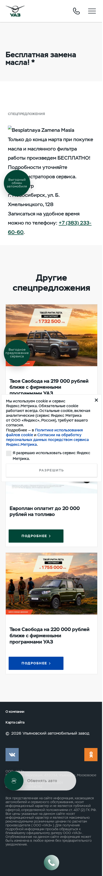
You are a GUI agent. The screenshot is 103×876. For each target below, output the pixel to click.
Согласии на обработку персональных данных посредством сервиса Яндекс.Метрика (47, 439)
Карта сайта (15, 722)
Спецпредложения (26, 114)
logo (15, 11)
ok (90, 754)
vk (12, 754)
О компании (15, 712)
